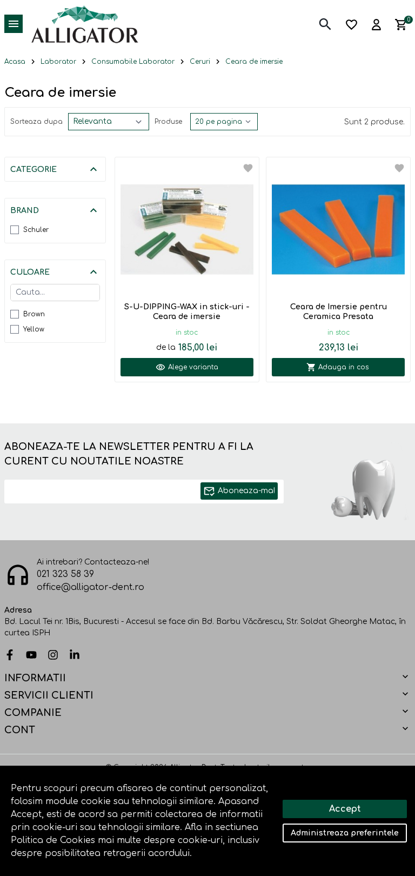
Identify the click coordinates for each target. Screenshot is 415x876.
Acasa (14, 61)
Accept (345, 809)
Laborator (58, 61)
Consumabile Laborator (133, 61)
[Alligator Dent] (84, 24)
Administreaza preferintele (345, 833)
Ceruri (200, 61)
